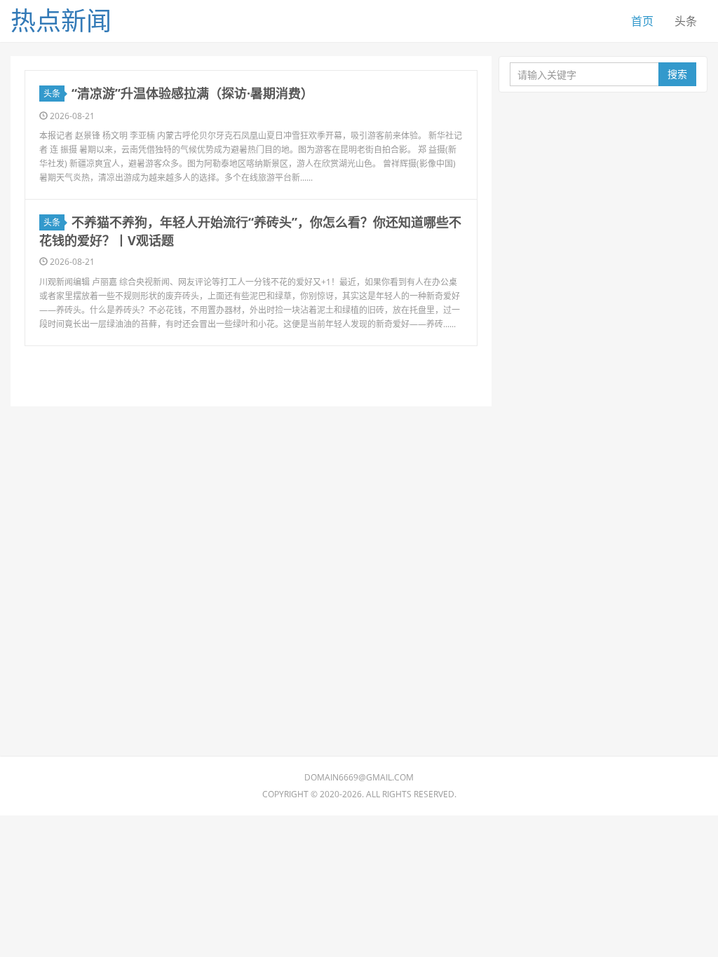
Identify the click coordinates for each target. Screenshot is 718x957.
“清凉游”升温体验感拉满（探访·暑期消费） (192, 93)
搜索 (677, 74)
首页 (642, 21)
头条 (686, 21)
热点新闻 (61, 21)
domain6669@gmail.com (359, 777)
